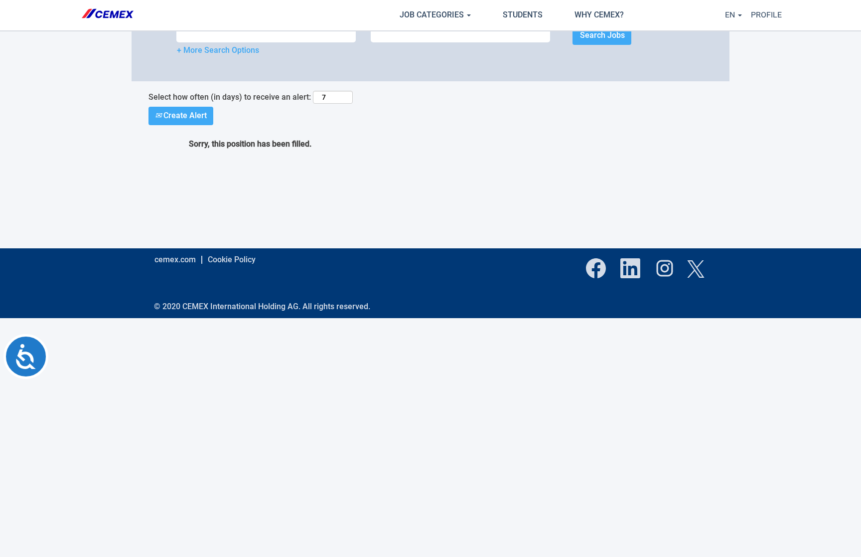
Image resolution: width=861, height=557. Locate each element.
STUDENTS (523, 14)
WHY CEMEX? (599, 14)
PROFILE (766, 14)
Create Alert (184, 115)
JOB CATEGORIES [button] (433, 14)
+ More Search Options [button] (218, 50)
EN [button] (731, 14)
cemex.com (175, 259)
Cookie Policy (232, 259)
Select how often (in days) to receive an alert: (229, 97)
